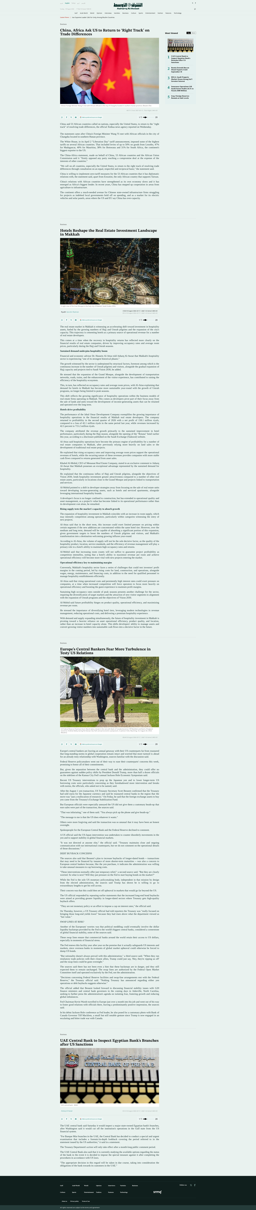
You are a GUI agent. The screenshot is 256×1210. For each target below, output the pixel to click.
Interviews (108, 13)
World (92, 13)
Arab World (84, 13)
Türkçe (73, 3)
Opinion (99, 13)
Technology (177, 13)
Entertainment (150, 13)
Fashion (160, 13)
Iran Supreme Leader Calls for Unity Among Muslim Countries (93, 17)
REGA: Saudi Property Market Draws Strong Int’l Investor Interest (181, 79)
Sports (141, 13)
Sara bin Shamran (73, 312)
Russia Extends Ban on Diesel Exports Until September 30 (180, 70)
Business (125, 13)
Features (168, 13)
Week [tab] (193, 33)
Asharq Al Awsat (66, 1111)
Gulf (76, 13)
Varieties (117, 13)
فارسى (83, 3)
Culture (133, 13)
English (67, 3)
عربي (61, 3)
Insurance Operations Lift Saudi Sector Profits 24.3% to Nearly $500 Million (182, 89)
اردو (78, 3)
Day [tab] (189, 33)
